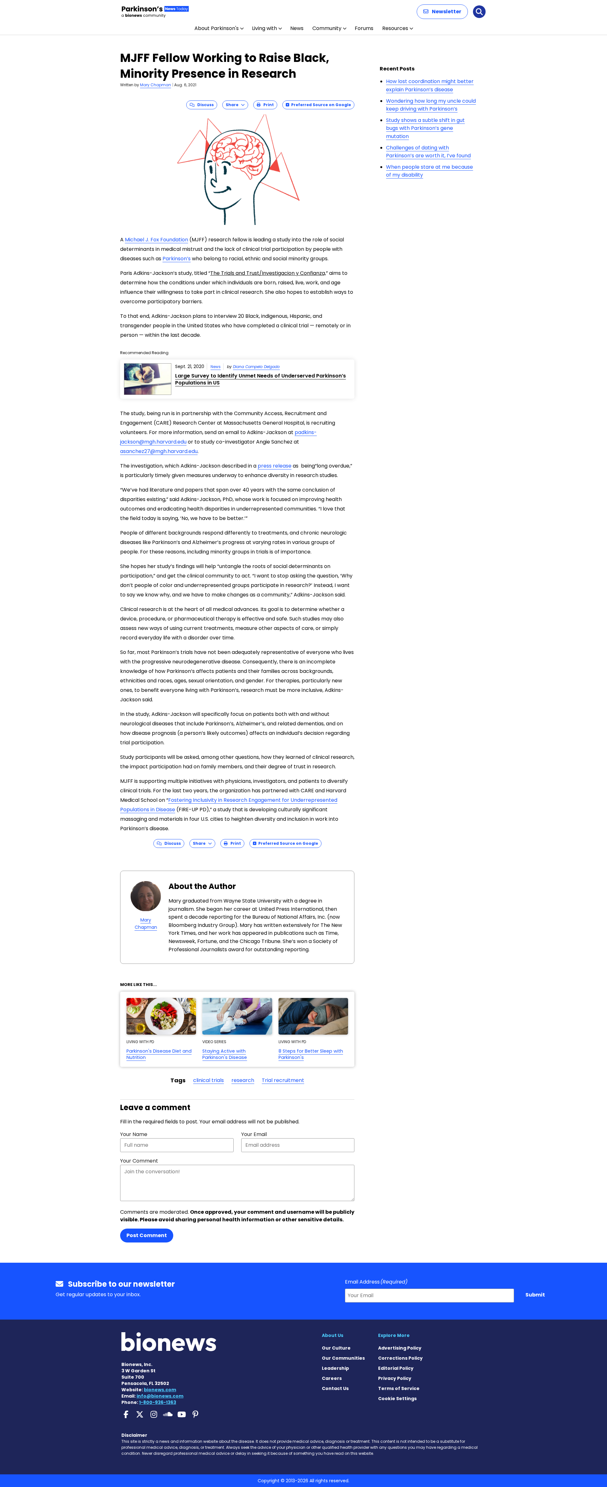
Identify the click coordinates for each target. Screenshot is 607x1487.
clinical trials (208, 1080)
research (242, 1080)
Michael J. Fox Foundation (156, 239)
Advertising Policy (399, 1348)
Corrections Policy (400, 1358)
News (297, 28)
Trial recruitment (283, 1080)
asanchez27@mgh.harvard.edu (159, 451)
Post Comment (146, 1235)
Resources (395, 28)
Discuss (204, 104)
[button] (442, 11)
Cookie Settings (397, 1398)
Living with (264, 28)
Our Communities (343, 1358)
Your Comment (139, 1160)
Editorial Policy (396, 1368)
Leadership (335, 1368)
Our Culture (336, 1348)
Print (267, 104)
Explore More (394, 1335)
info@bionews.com (160, 1396)
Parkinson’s (176, 258)
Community (326, 28)
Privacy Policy (394, 1378)
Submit (535, 1294)
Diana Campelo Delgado (256, 366)
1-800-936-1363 (157, 1402)
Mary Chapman (155, 85)
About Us (332, 1335)
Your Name (133, 1134)
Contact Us (335, 1388)
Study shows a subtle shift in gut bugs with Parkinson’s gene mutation (425, 128)
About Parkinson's (216, 28)
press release (274, 465)
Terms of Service (399, 1388)
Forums (364, 28)
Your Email (254, 1134)
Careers (332, 1378)
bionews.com (160, 1390)
